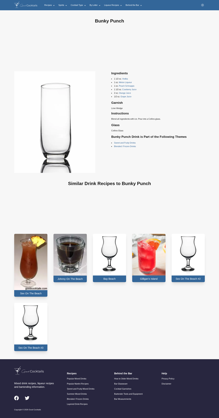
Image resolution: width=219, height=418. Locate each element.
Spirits (61, 5)
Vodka (125, 79)
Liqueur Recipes (111, 5)
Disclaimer (166, 384)
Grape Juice (126, 97)
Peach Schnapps (126, 86)
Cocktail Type (77, 5)
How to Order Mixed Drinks (126, 379)
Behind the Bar (132, 5)
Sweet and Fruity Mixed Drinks (80, 389)
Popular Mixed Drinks (76, 379)
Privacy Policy (168, 379)
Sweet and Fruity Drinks (125, 143)
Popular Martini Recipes (78, 384)
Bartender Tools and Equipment (128, 394)
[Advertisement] (109, 49)
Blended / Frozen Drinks (125, 146)
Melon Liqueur (125, 82)
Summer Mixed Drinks (77, 394)
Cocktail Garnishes (122, 389)
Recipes (48, 5)
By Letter (94, 5)
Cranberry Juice (129, 89)
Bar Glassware (120, 384)
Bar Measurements (122, 399)
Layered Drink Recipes (77, 404)
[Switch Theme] (202, 5)
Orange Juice (125, 93)
